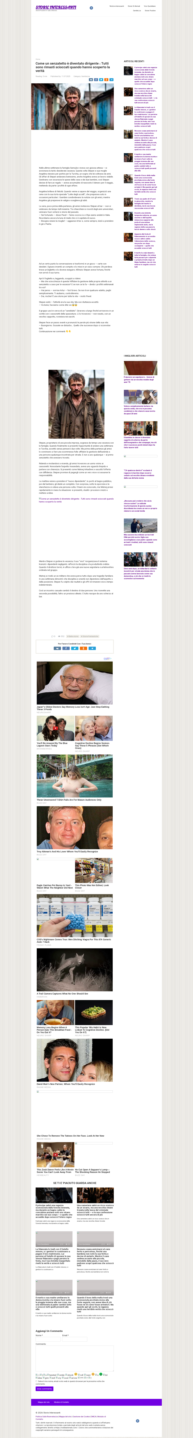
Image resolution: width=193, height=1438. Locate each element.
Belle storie (73, 636)
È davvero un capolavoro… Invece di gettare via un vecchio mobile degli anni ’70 (139, 379)
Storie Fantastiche (90, 636)
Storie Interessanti (56, 7)
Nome (39, 1335)
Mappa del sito (44, 1402)
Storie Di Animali (134, 6)
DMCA (93, 1416)
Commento (41, 1344)
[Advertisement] (96, 35)
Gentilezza (137, 11)
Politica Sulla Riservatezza (47, 1416)
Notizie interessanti (117, 6)
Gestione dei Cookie (81, 1416)
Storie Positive (150, 11)
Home (38, 59)
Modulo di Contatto (61, 1402)
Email (65, 1335)
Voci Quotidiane (150, 6)
